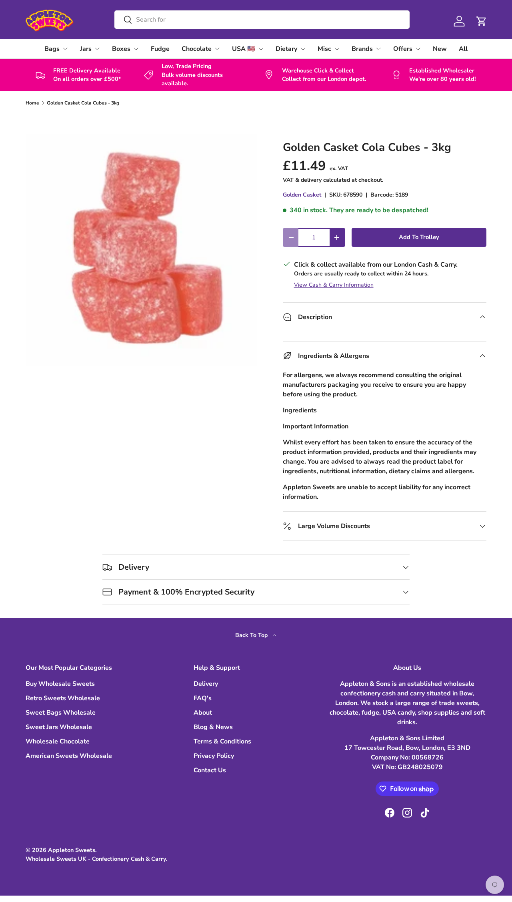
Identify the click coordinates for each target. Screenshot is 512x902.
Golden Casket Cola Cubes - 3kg (83, 102)
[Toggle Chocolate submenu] (217, 49)
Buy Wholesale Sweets (60, 683)
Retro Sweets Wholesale (63, 698)
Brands (362, 48)
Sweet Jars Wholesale (59, 727)
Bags (52, 48)
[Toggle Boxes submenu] (136, 49)
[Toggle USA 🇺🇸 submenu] (261, 49)
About (203, 712)
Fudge (160, 48)
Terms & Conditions (222, 741)
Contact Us (210, 770)
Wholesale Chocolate (58, 741)
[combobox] (261, 19)
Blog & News (213, 727)
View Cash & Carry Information (334, 285)
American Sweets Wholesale (69, 755)
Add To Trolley (419, 237)
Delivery (206, 683)
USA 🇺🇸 (243, 48)
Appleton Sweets (71, 850)
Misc (324, 48)
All (463, 48)
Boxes (121, 48)
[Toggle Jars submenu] (97, 49)
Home (32, 102)
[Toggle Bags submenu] (65, 49)
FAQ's (203, 698)
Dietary (286, 48)
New (440, 48)
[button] (481, 21)
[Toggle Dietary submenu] (303, 49)
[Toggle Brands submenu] (378, 49)
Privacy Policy (214, 755)
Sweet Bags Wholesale (61, 712)
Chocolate (197, 48)
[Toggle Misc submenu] (337, 49)
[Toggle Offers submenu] (418, 49)
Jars (86, 48)
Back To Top (252, 635)
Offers (402, 48)
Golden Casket (302, 195)
